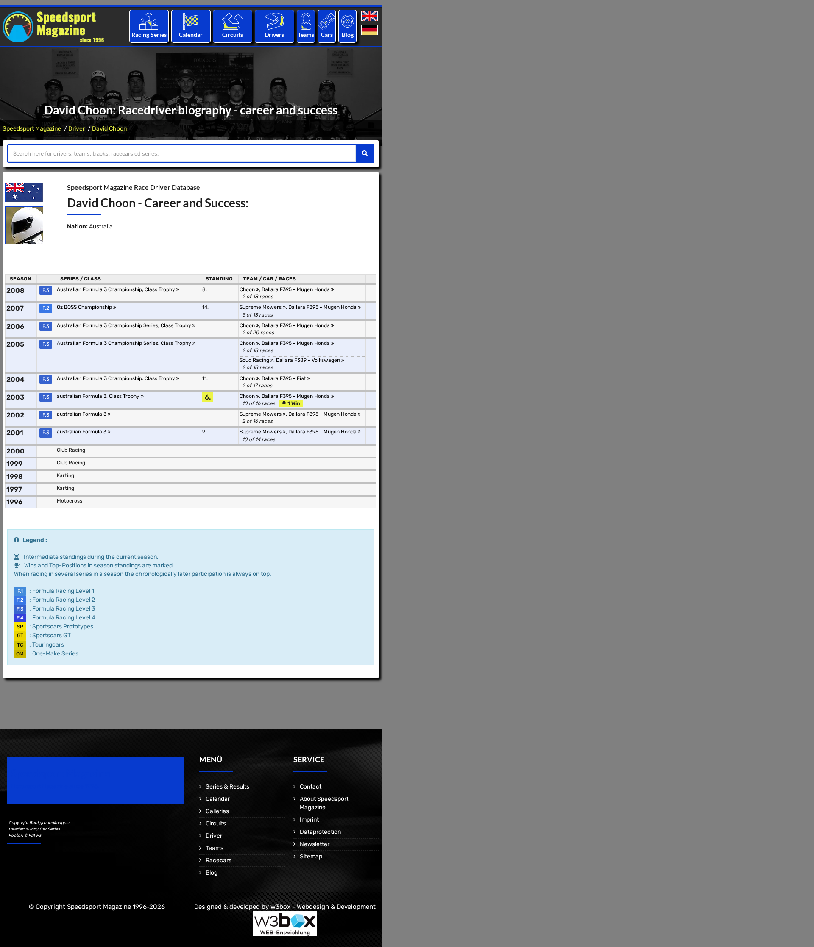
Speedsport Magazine (32, 128)
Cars (327, 34)
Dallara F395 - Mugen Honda (296, 289)
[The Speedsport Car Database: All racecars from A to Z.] (326, 21)
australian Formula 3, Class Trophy (99, 396)
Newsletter (314, 844)
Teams (306, 34)
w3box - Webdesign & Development (323, 907)
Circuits (232, 34)
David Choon (109, 128)
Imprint (309, 819)
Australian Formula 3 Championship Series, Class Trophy (124, 325)
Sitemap (311, 856)
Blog (348, 34)
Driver (76, 128)
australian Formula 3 (82, 414)
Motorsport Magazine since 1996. (55, 786)
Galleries (217, 811)
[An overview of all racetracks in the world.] (232, 21)
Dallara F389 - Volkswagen (308, 360)
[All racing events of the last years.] (190, 21)
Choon (248, 289)
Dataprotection (320, 832)
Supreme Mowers (261, 307)
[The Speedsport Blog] (347, 21)
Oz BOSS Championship (85, 307)
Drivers (274, 34)
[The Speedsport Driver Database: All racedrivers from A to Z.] (274, 21)
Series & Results (227, 786)
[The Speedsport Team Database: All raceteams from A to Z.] (306, 21)
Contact (310, 786)
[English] (370, 16)
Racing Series (149, 34)
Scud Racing (255, 360)
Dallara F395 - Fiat (284, 378)
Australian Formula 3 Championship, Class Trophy (116, 289)
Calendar (191, 34)
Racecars (218, 860)
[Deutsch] (370, 30)
